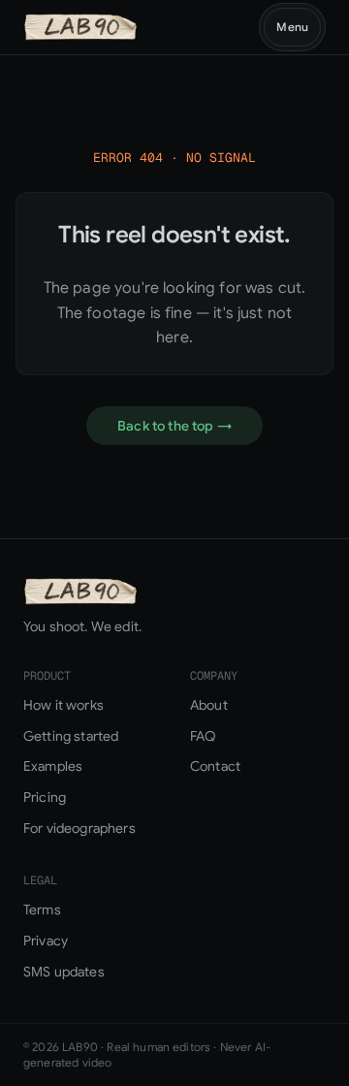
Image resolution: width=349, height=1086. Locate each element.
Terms (42, 909)
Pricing (44, 797)
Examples (52, 766)
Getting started (70, 736)
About (209, 705)
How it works (63, 705)
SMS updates (64, 971)
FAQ (203, 736)
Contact (215, 766)
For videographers (79, 828)
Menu (292, 26)
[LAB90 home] (80, 27)
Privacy (45, 940)
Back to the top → (174, 425)
